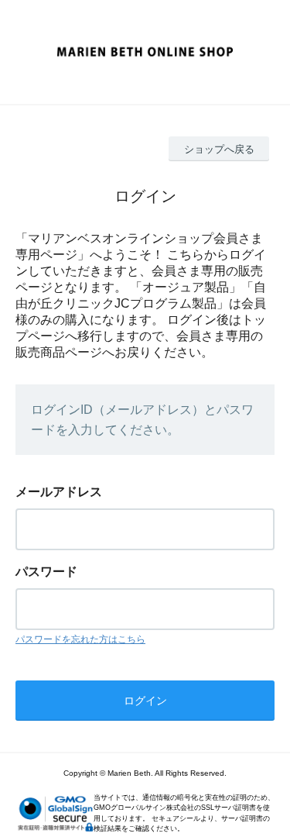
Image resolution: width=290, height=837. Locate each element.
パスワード (46, 571)
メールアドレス (58, 491)
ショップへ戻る (219, 149)
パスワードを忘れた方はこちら (80, 639)
